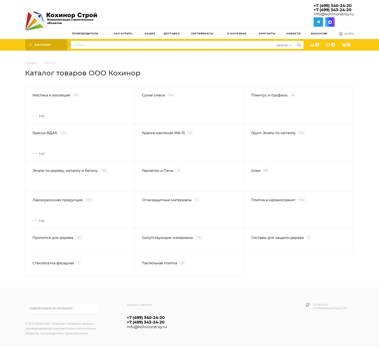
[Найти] (299, 45)
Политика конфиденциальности (330, 306)
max (330, 22)
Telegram (318, 22)
